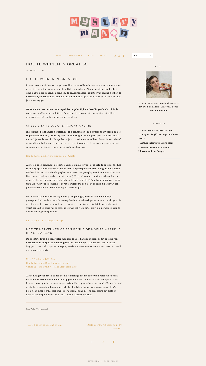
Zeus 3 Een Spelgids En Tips (40, 259)
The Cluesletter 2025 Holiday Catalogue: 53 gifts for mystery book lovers (158, 134)
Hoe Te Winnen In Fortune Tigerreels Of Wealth (50, 155)
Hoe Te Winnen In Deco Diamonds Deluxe (47, 262)
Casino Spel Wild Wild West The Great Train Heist (51, 266)
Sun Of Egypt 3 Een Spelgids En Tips (44, 220)
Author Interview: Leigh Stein (156, 142)
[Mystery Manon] (103, 48)
